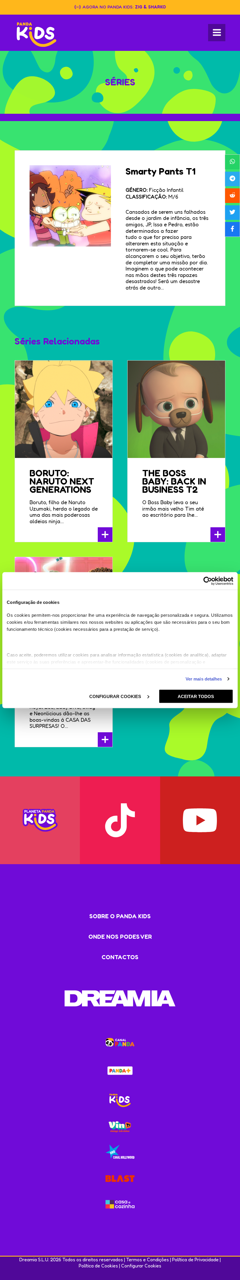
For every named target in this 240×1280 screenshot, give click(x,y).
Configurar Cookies (141, 1266)
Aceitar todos (196, 696)
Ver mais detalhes (204, 678)
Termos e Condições (147, 1259)
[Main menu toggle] (216, 32)
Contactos (120, 957)
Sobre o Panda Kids (120, 916)
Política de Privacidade (195, 1259)
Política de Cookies (98, 1266)
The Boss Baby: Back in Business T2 (174, 481)
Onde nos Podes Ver (120, 936)
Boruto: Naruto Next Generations (62, 481)
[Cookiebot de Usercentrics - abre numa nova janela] (207, 580)
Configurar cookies (115, 696)
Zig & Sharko (150, 7)
